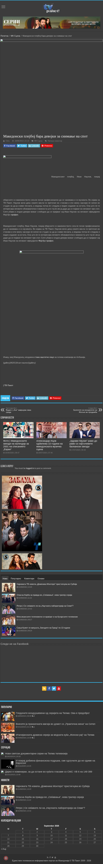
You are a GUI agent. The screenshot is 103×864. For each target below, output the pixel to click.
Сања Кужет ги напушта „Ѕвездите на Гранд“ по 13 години (43, 628)
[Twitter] (54, 688)
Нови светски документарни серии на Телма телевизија (36, 753)
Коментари (29, 578)
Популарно (16, 578)
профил (14, 215)
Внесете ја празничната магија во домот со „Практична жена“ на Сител (55, 724)
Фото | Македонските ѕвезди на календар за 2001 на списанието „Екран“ (16, 445)
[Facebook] (49, 688)
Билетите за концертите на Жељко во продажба (85, 410)
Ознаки (41, 578)
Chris (8, 141)
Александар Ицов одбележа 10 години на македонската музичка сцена (49, 445)
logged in (30, 468)
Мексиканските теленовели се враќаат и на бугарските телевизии (47, 617)
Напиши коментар (55, 141)
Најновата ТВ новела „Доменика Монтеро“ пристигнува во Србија (47, 584)
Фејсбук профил (45, 241)
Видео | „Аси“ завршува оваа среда (18, 410)
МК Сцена (15, 36)
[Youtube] (59, 688)
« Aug (3, 849)
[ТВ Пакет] (51, 8)
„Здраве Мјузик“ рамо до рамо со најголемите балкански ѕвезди (83, 444)
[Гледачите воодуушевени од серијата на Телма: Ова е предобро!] (7, 716)
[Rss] (44, 688)
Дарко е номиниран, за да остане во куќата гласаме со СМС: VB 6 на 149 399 (48, 771)
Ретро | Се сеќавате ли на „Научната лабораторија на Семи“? (45, 606)
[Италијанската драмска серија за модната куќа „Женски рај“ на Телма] (7, 738)
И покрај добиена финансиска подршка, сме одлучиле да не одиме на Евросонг (55, 761)
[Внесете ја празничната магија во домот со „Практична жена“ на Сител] (7, 727)
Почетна (4, 36)
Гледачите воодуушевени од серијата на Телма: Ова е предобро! (53, 713)
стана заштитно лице (44, 357)
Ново (5, 578)
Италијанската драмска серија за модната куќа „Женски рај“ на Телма (55, 735)
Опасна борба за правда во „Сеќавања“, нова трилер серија (44, 595)
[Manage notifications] (6, 858)
